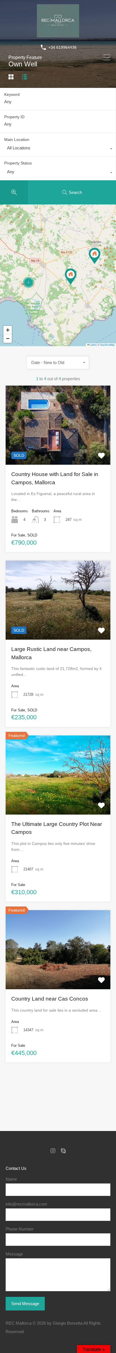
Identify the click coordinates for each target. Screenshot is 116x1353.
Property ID (14, 117)
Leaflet (92, 344)
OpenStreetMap (107, 344)
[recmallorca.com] (58, 34)
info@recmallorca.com (26, 1204)
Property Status (18, 163)
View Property (58, 449)
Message (14, 1253)
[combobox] (58, 149)
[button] (95, 256)
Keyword (12, 94)
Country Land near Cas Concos (49, 999)
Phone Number (20, 1229)
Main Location (16, 139)
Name (11, 1179)
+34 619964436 (62, 47)
